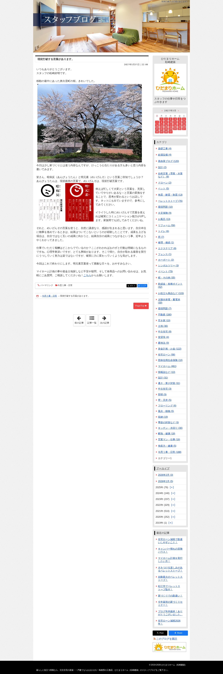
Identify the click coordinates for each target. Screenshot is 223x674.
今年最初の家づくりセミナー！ (170, 603)
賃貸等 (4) (163, 337)
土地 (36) (163, 326)
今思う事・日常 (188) (169, 452)
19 (179, 125)
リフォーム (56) (166, 225)
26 (179, 128)
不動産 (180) (165, 314)
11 (175, 122)
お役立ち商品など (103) (171, 293)
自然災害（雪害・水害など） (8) (170, 175)
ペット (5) (163, 188)
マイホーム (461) (167, 366)
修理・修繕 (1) (166, 242)
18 (175, 125)
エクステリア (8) (167, 248)
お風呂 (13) (164, 219)
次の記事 (105, 319)
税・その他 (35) (166, 277)
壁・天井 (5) (164, 400)
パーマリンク (46, 285)
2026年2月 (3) (165, 474)
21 (157, 128)
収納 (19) (163, 416)
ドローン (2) (164, 182)
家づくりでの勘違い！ (170, 595)
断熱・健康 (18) (166, 433)
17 (170, 125)
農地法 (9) (163, 342)
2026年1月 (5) (165, 481)
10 (170, 122)
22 (161, 128)
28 (157, 131)
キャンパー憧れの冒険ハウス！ (170, 550)
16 (166, 125)
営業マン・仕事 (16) (169, 439)
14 (157, 125)
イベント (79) (165, 271)
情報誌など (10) (166, 372)
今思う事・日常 (65, 285)
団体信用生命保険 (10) (170, 360)
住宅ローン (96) (166, 354)
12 (179, 122)
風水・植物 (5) (166, 411)
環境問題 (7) (164, 308)
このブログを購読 (166, 638)
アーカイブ (162, 468)
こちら (87, 275)
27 (184, 128)
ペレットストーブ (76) (170, 201)
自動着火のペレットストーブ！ (170, 578)
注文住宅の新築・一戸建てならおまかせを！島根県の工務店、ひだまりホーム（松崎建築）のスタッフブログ (111, 26)
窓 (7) (161, 237)
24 (170, 128)
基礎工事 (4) (164, 148)
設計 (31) (163, 377)
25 (175, 128)
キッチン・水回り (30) (170, 428)
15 (161, 125)
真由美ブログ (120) (168, 161)
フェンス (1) (164, 254)
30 (166, 131)
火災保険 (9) (164, 212)
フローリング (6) (167, 405)
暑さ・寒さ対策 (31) (169, 383)
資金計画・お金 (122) (169, 348)
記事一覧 (91, 322)
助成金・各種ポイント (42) (170, 285)
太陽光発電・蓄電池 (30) (169, 301)
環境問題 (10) (165, 206)
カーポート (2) (166, 259)
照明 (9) (162, 394)
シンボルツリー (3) (168, 265)
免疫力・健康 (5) (167, 445)
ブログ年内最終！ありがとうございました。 (170, 613)
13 (184, 122)
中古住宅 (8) (164, 331)
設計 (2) (162, 167)
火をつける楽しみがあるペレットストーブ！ (170, 569)
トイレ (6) (163, 231)
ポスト (133, 286)
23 (166, 128)
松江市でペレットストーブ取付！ (169, 588)
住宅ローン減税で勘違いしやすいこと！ (170, 541)
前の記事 (80, 319)
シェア (143, 286)
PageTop (139, 306)
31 (170, 131)
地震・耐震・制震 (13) (170, 194)
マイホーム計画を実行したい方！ (170, 560)
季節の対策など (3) (168, 422)
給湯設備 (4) (164, 154)
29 (161, 131)
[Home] (37, 296)
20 (184, 125)
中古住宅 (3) (164, 388)
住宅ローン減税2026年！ (169, 622)
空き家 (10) (164, 320)
